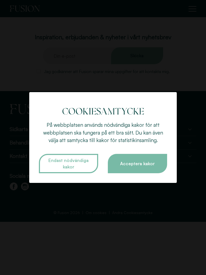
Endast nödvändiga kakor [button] (68, 163)
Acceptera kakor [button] (137, 163)
